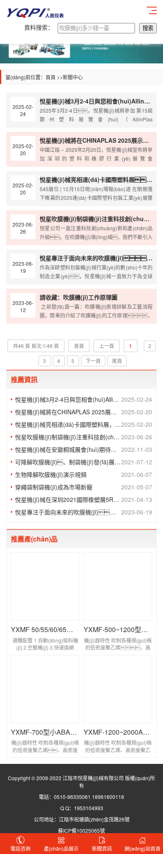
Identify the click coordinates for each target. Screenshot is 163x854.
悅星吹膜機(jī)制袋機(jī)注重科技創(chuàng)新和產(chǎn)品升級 (83, 437)
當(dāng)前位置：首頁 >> (34, 77)
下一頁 (93, 360)
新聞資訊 (102, 848)
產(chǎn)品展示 (61, 848)
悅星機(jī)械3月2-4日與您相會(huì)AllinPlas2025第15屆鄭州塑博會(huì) (83, 399)
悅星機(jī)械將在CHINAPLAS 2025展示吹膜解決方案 (83, 412)
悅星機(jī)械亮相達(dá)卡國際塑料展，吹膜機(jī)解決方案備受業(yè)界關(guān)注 (83, 424)
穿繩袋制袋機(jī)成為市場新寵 (83, 487)
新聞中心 (73, 77)
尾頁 (117, 360)
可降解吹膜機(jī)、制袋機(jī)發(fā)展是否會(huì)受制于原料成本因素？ (83, 462)
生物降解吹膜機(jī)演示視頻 (83, 474)
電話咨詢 (20, 848)
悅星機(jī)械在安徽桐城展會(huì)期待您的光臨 (83, 449)
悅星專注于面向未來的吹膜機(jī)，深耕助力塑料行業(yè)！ (83, 512)
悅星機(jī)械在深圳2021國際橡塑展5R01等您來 (83, 499)
